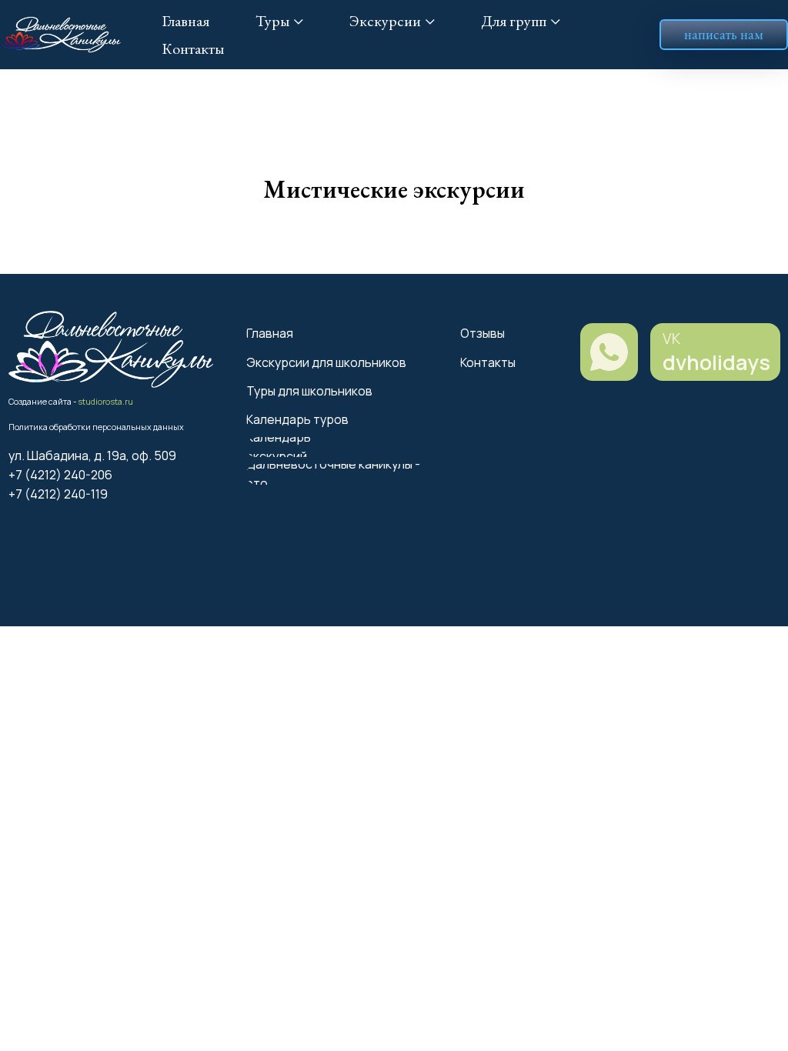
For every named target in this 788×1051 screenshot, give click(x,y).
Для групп (513, 21)
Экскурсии (385, 21)
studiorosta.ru (105, 401)
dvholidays (716, 362)
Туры (272, 21)
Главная (185, 21)
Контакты (193, 48)
